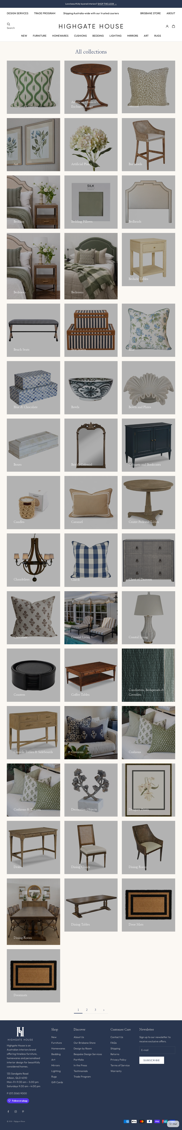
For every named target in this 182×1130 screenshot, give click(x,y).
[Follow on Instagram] (15, 1111)
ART (146, 35)
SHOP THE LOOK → (107, 3)
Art (53, 1059)
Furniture (56, 1042)
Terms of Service (120, 1065)
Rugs (54, 1076)
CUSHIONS (80, 35)
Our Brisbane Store (85, 1042)
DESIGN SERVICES (17, 13)
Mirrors (55, 1065)
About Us (79, 1037)
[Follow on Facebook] (8, 1111)
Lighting (56, 1071)
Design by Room (83, 1048)
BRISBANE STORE (150, 13)
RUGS (157, 35)
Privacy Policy (118, 1059)
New (54, 1037)
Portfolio (79, 1059)
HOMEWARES (60, 35)
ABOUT (171, 13)
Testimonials (81, 1071)
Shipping (115, 1048)
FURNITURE (39, 35)
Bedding (56, 1054)
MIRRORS (132, 35)
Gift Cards (57, 1082)
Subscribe (151, 1060)
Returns (114, 1054)
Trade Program (82, 1076)
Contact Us (116, 1037)
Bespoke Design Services (88, 1054)
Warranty (116, 1071)
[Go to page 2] (104, 1010)
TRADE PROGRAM (44, 13)
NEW (24, 35)
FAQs (113, 1042)
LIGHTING (115, 35)
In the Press (80, 1065)
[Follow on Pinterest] (23, 1111)
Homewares (58, 1048)
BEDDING (98, 35)
